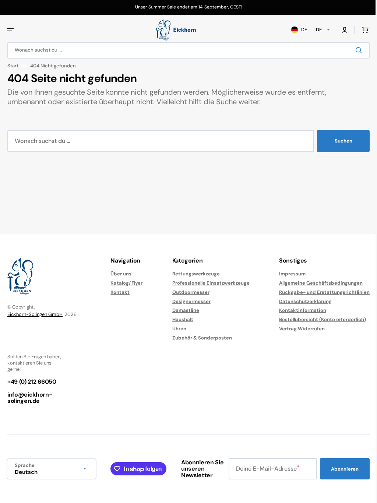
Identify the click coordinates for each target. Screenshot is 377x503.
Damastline (182, 277)
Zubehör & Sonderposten (198, 305)
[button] (10, 30)
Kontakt (118, 259)
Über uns (119, 241)
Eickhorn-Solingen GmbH (35, 281)
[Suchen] (354, 50)
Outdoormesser (187, 259)
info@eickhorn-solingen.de (29, 365)
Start (12, 66)
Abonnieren (171, 469)
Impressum (287, 241)
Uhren (176, 296)
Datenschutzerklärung (300, 268)
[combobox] (185, 50)
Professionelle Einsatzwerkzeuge (207, 250)
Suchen (338, 141)
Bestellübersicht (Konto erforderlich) (317, 287)
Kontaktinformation (297, 277)
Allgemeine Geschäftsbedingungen (315, 250)
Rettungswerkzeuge (192, 241)
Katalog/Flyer (125, 250)
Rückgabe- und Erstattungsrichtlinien (319, 259)
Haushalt (179, 287)
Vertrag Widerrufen (296, 296)
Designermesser (188, 268)
